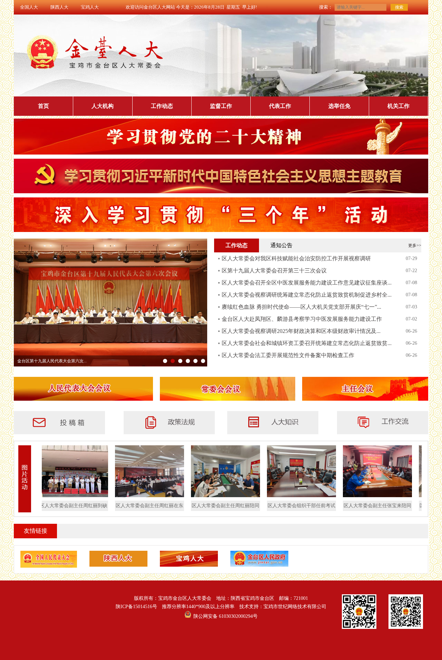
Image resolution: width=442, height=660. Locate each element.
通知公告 (281, 245)
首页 (43, 106)
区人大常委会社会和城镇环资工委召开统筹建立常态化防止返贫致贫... (307, 343)
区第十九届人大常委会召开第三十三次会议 (274, 270)
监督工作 (221, 106)
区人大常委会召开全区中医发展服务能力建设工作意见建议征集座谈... (307, 283)
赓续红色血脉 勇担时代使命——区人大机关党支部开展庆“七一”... (301, 307)
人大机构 (103, 106)
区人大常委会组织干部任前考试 (289, 505)
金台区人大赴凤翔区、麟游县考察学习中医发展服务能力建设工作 (302, 319)
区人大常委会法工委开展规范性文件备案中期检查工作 (288, 355)
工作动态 (162, 106)
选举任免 (339, 106)
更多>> (414, 245)
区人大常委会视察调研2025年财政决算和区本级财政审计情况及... (301, 331)
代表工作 (280, 106)
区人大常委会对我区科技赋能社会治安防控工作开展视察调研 (296, 258)
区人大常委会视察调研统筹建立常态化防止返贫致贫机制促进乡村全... (307, 295)
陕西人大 (59, 7)
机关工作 (398, 106)
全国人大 (29, 7)
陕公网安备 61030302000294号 (225, 616)
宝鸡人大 (90, 7)
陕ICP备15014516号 (136, 606)
